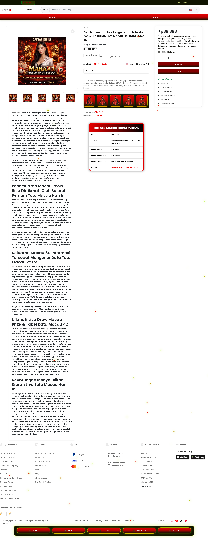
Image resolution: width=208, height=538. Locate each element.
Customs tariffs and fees (11, 478)
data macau (34, 329)
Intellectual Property (9, 465)
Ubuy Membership (8, 490)
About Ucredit (41, 478)
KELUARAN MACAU (148, 470)
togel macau (60, 406)
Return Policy (40, 465)
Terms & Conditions (83, 521)
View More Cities (148, 486)
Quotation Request (8, 461)
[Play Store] (198, 458)
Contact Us (129, 521)
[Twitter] (181, 521)
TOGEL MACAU (147, 461)
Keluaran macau (19, 266)
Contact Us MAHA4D (9, 457)
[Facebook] (168, 521)
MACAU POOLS (147, 482)
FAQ (37, 474)
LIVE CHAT (176, 530)
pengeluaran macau (57, 160)
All (44, 10)
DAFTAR (156, 17)
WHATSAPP (141, 529)
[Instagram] (172, 521)
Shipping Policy (6, 482)
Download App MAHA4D (45, 453)
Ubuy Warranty (6, 494)
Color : (90, 71)
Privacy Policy (102, 521)
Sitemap (3, 470)
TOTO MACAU (147, 465)
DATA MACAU (146, 478)
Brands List (40, 457)
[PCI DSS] (2, 514)
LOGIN (52, 17)
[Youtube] (176, 521)
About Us (116, 521)
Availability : (88, 64)
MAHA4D (87, 27)
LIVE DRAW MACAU (148, 457)
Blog (37, 470)
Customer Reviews (43, 461)
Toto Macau (17, 113)
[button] (73, 31)
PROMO (35, 530)
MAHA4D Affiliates (43, 482)
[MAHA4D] (6, 10)
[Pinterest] (186, 521)
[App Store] (183, 458)
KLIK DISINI (99, 115)
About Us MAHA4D (8, 453)
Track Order (5, 474)
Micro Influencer (7, 486)
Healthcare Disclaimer (10, 498)
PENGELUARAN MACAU (150, 474)
